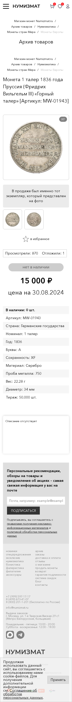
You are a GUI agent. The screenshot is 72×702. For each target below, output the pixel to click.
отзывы (40, 561)
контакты (41, 585)
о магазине (42, 564)
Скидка (12, 109)
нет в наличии (36, 267)
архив (39, 551)
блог (38, 581)
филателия (13, 571)
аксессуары (13, 574)
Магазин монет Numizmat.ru (33, 21)
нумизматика (15, 561)
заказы (39, 554)
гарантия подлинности (50, 574)
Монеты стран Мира (21, 32)
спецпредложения (18, 554)
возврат (40, 571)
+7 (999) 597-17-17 (18, 596)
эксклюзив (13, 558)
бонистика (13, 564)
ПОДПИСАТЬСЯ (23, 511)
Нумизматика (46, 26)
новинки (11, 551)
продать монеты (46, 568)
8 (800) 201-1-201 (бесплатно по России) (33, 602)
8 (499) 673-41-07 (17, 599)
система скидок (45, 578)
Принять (58, 680)
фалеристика (15, 568)
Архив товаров (21, 26)
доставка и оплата (48, 558)
